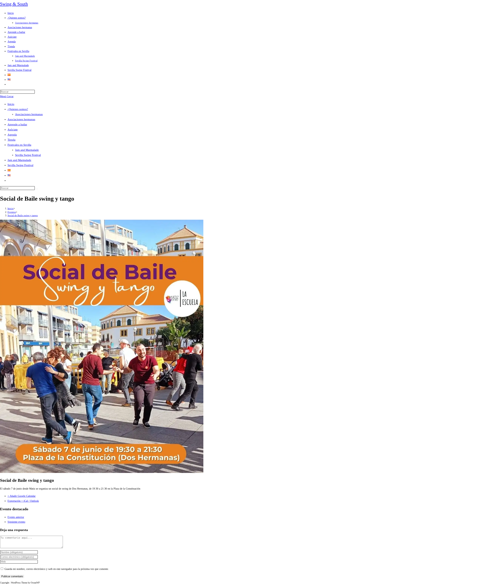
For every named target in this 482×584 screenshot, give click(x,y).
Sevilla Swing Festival (28, 155)
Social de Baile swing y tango (23, 215)
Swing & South (14, 4)
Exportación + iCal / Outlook (23, 501)
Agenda (12, 134)
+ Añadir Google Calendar (22, 496)
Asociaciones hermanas (29, 114)
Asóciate (13, 129)
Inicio (11, 104)
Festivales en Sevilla (19, 144)
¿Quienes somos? (18, 109)
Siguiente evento (16, 521)
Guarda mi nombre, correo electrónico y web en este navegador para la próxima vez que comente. (57, 569)
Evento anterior (16, 517)
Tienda (11, 139)
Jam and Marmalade (27, 149)
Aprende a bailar (17, 124)
